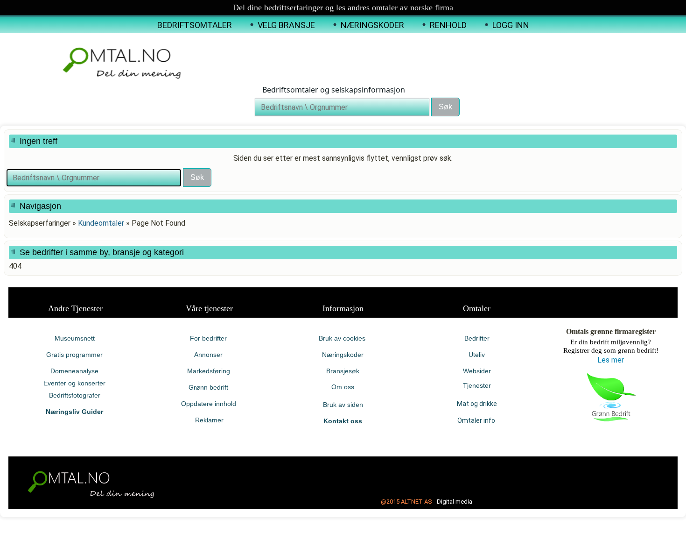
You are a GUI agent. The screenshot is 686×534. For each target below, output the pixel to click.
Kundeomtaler (101, 223)
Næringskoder (372, 25)
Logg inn (510, 25)
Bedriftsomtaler (194, 25)
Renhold (448, 25)
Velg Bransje (286, 25)
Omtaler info (477, 420)
